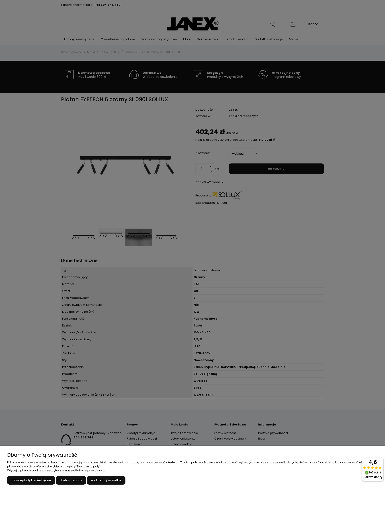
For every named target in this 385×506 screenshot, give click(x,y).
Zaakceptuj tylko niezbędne (31, 480)
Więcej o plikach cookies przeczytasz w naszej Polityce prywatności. (56, 470)
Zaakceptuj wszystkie (106, 480)
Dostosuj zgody (71, 480)
